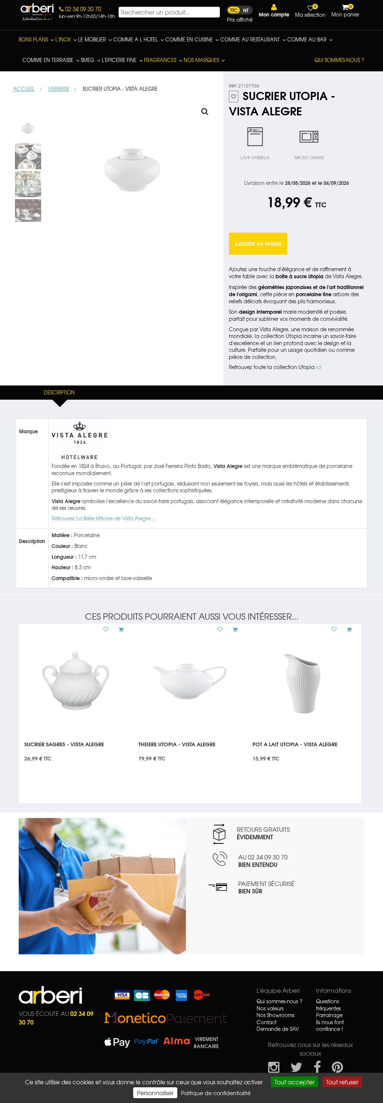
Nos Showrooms (275, 1015)
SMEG (87, 59)
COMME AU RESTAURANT (250, 39)
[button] (274, 10)
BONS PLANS (33, 39)
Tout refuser (342, 1081)
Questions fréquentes (328, 1005)
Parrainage (329, 1015)
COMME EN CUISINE (189, 39)
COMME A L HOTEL (135, 39)
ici (318, 367)
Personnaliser (155, 1092)
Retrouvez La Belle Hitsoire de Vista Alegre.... (104, 518)
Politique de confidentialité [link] (216, 1093)
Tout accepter (295, 1081)
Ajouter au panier (258, 243)
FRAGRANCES (160, 59)
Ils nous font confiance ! (330, 1026)
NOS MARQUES (201, 59)
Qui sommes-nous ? (339, 59)
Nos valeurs (270, 1008)
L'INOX (63, 39)
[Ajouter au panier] (118, 629)
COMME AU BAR (307, 39)
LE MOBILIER (92, 39)
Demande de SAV (278, 1029)
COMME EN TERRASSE (47, 59)
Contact (266, 1022)
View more (75, 749)
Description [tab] (59, 392)
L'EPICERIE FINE (119, 59)
